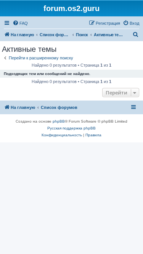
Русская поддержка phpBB (71, 128)
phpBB (59, 121)
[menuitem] (20, 23)
